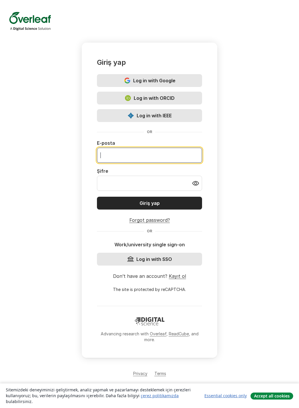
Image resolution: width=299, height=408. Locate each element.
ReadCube (179, 333)
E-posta (106, 143)
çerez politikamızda (160, 395)
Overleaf (158, 333)
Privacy (140, 373)
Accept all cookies (272, 396)
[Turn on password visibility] (195, 183)
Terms (160, 373)
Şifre (102, 171)
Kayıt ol (177, 276)
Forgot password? (149, 220)
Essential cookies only (225, 395)
